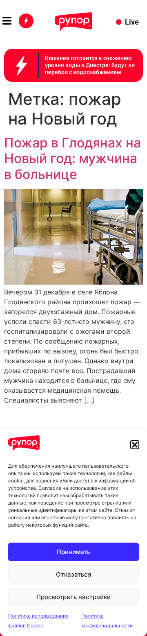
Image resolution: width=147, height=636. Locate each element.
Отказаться (73, 574)
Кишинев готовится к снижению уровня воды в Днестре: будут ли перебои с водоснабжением (90, 65)
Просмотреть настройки (73, 597)
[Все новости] (26, 21)
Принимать (73, 552)
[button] (135, 445)
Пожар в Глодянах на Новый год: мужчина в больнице (72, 158)
